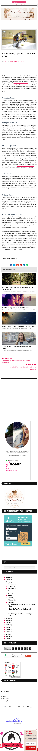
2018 (7, 629)
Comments (29, 62)
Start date (8, 536)
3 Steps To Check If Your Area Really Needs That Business (16, 347)
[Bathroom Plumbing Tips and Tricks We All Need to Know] (19, 39)
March (10, 597)
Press (4, 694)
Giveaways (6, 691)
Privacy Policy (7, 701)
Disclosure (5, 698)
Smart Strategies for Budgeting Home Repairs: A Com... (21, 615)
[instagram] (19, 4)
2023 (7, 618)
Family (22, 62)
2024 (7, 582)
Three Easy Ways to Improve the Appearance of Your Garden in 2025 (18, 288)
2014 (7, 638)
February (11, 600)
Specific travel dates (13, 534)
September (11, 588)
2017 (7, 632)
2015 (7, 636)
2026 (7, 577)
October (10, 586)
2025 (7, 579)
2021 (7, 622)
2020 (7, 625)
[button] (31, 732)
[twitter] (14, 4)
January (10, 602)
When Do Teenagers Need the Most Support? (15, 308)
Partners (5, 696)
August (10, 591)
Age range (8, 527)
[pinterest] (21, 4)
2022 (7, 620)
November (11, 584)
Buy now (25, 543)
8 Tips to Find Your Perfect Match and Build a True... (20, 610)
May (9, 593)
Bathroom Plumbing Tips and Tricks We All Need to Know (21, 605)
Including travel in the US (14, 531)
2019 (7, 627)
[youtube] (24, 4)
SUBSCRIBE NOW (30, 747)
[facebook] (16, 4)
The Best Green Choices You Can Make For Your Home (18, 326)
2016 (7, 634)
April (9, 595)
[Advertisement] (19, 398)
